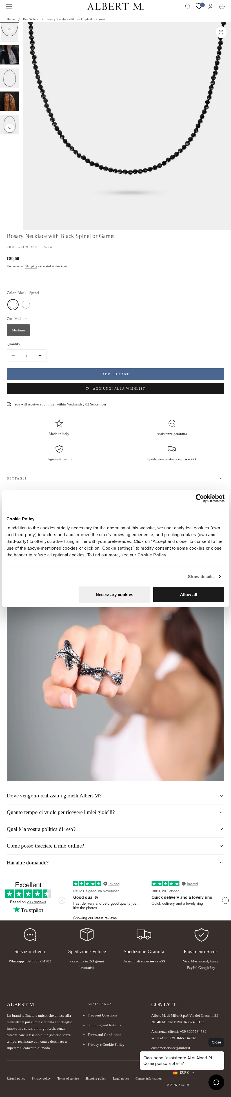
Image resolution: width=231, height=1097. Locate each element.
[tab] (9, 54)
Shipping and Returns (104, 1025)
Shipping (31, 266)
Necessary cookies (114, 594)
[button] (9, 6)
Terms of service (68, 1078)
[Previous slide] (9, 29)
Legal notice (121, 1078)
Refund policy (16, 1078)
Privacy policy (41, 1078)
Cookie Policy (151, 554)
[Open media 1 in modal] (221, 32)
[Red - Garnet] (26, 305)
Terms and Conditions (104, 1035)
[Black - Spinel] (13, 305)
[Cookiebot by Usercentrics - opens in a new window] (200, 498)
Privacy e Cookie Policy (106, 1044)
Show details (201, 576)
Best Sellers (30, 19)
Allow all (188, 594)
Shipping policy (95, 1078)
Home (11, 19)
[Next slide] (9, 128)
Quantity (13, 344)
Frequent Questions (102, 1015)
